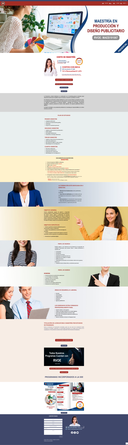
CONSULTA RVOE (64, 372)
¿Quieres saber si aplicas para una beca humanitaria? (64, 84)
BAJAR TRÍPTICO (64, 91)
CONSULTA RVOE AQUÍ (64, 87)
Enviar (61, 436)
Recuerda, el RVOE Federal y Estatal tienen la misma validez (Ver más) (64, 368)
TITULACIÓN (64, 345)
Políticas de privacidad (48, 440)
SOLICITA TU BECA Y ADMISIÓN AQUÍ (64, 79)
